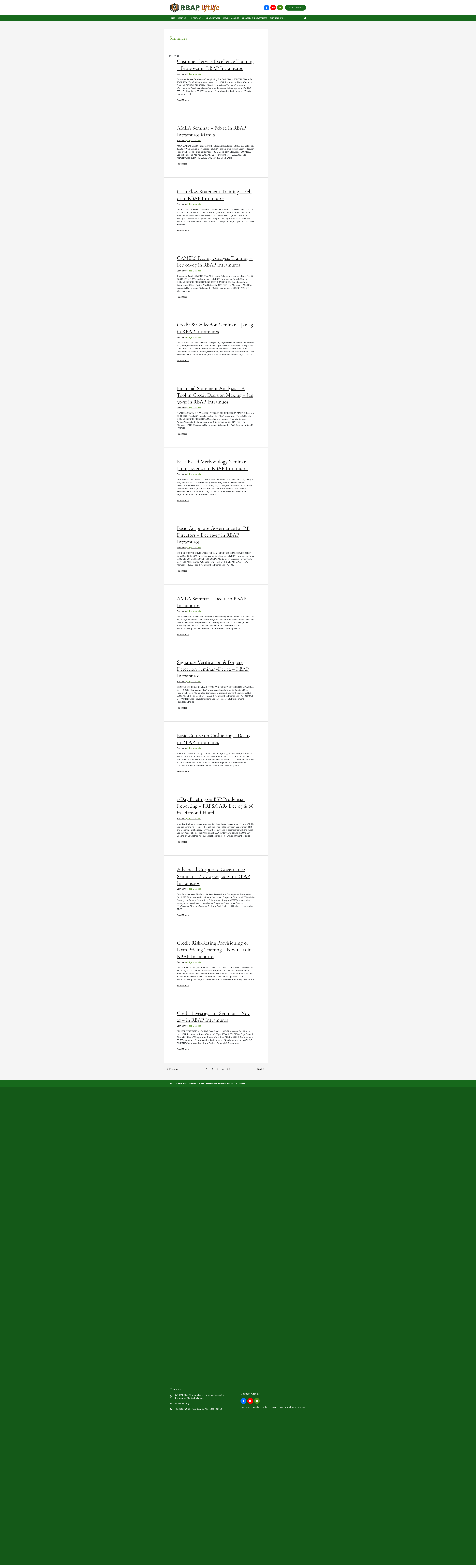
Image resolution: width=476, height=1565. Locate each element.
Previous (172, 1068)
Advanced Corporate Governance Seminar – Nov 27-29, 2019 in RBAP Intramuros (213, 876)
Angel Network (213, 18)
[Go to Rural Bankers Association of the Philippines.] (171, 1083)
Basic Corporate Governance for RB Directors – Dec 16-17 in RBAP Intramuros (213, 535)
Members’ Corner (231, 18)
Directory (196, 18)
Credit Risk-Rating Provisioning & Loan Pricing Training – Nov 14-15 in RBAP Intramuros (214, 950)
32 (228, 1068)
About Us (182, 18)
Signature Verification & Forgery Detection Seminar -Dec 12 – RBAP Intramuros (213, 669)
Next (261, 1068)
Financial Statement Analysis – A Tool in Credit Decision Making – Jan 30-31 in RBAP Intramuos (215, 395)
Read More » (183, 100)
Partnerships (276, 18)
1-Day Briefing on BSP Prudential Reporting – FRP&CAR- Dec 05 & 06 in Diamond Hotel (215, 806)
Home (172, 18)
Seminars (181, 74)
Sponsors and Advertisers (254, 18)
